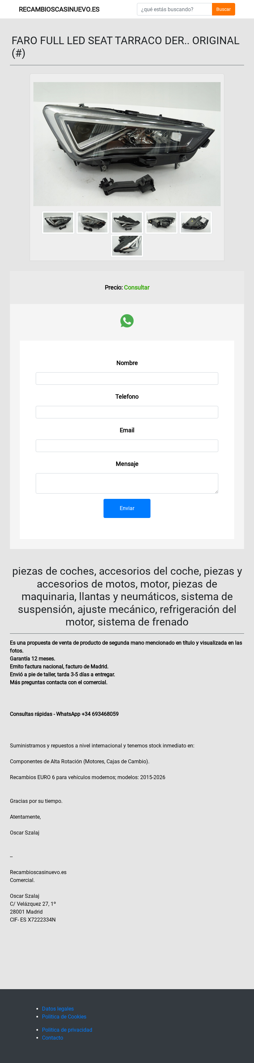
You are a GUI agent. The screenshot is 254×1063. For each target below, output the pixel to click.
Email (127, 430)
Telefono (127, 396)
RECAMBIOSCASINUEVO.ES (59, 9)
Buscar (223, 9)
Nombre (127, 362)
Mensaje (127, 463)
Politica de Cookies (64, 1017)
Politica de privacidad (67, 1030)
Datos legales (58, 1009)
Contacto (52, 1038)
